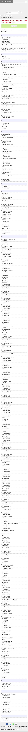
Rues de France (7, 726)
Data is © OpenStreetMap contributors (21, 727)
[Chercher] (20, 13)
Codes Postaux (8, 15)
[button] (7, 724)
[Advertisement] (14, 7)
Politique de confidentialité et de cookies (9, 729)
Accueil (1, 15)
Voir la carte (14, 26)
